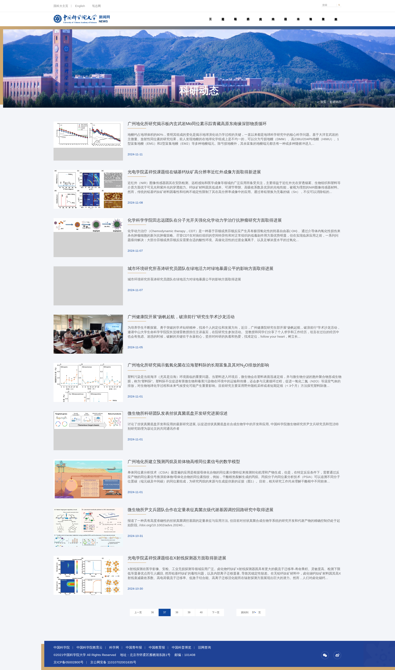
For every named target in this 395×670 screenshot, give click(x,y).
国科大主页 (61, 6)
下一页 (215, 612)
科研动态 (248, 15)
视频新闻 (335, 15)
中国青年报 (134, 647)
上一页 (138, 612)
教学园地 (235, 15)
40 (201, 612)
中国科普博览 (181, 647)
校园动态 (285, 15)
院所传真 (260, 15)
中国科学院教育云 (89, 647)
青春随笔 (310, 15)
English (80, 6)
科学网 (114, 647)
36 (152, 612)
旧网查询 (204, 647)
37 (164, 612)
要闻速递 (223, 15)
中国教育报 (157, 647)
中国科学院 (62, 647)
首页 (210, 15)
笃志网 (96, 6)
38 (176, 612)
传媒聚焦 (323, 15)
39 (189, 612)
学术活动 (298, 15)
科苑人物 (273, 15)
